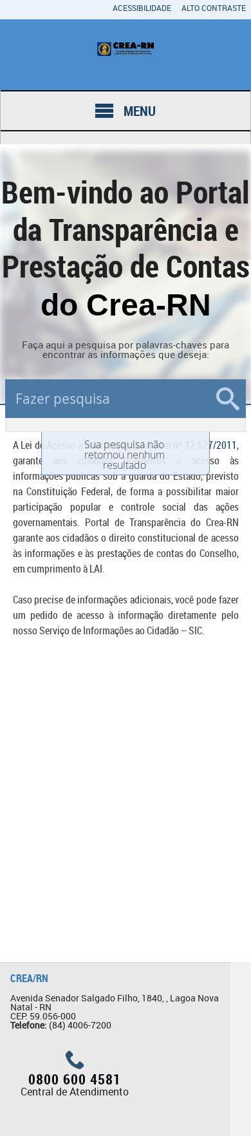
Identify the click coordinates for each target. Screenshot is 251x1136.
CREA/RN (29, 978)
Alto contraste (213, 8)
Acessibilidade (142, 8)
